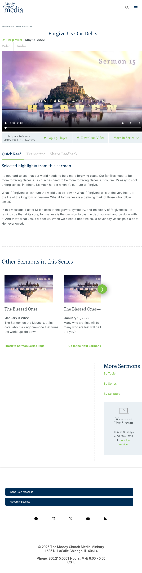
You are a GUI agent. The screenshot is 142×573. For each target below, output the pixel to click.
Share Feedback (63, 154)
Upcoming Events (20, 501)
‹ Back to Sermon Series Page (25, 346)
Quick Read (12, 154)
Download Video (93, 138)
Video (6, 46)
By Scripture (112, 393)
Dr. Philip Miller (12, 40)
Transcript (35, 154)
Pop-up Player (57, 138)
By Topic (110, 373)
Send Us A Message (21, 492)
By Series (110, 383)
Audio (21, 46)
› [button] (102, 289)
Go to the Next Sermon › (84, 346)
